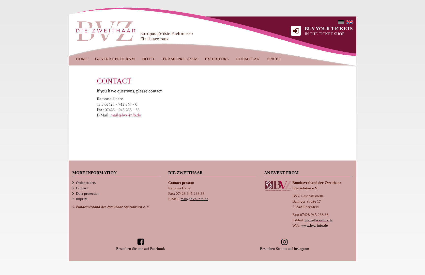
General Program (115, 59)
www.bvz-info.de (314, 225)
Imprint (81, 199)
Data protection (88, 193)
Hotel (148, 59)
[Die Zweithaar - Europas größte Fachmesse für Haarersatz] (105, 31)
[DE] (341, 22)
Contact (82, 188)
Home (82, 59)
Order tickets (86, 183)
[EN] (350, 22)
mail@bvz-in (125, 115)
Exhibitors (217, 59)
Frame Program (180, 59)
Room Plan (248, 59)
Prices (274, 59)
